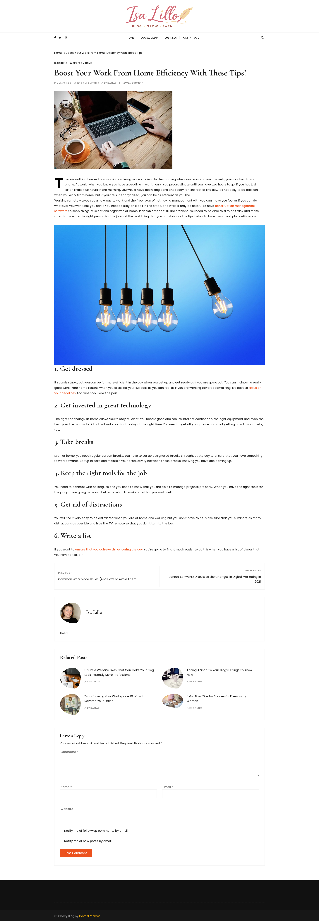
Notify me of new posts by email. (88, 841)
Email (168, 787)
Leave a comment (133, 83)
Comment (69, 752)
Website (67, 809)
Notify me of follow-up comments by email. (96, 831)
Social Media (149, 37)
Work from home (81, 63)
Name (66, 787)
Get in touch (192, 37)
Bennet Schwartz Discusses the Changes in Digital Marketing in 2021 (215, 579)
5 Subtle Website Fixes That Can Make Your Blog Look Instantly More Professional (119, 672)
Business (171, 37)
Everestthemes (90, 916)
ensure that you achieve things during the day (108, 549)
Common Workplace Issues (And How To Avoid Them (97, 579)
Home (130, 37)
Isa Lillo (112, 83)
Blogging (60, 63)
